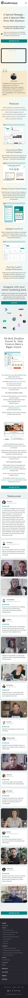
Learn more (14, 302)
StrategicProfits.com (11, 686)
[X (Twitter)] (11, 991)
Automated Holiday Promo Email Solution (11, 950)
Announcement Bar (7, 939)
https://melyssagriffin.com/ (8, 592)
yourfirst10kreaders (6, 767)
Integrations (5, 962)
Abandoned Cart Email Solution (9, 948)
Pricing (3, 964)
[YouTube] (8, 991)
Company (4, 979)
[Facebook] (13, 991)
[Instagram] (15, 991)
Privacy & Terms (7, 987)
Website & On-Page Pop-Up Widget (10, 932)
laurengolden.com (6, 714)
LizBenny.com (9, 621)
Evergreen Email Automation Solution (11, 936)
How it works (5, 925)
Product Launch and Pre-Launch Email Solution (13, 952)
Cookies (14, 987)
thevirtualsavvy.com (6, 678)
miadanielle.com (10, 792)
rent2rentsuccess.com (7, 650)
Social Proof (5, 943)
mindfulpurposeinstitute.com (9, 825)
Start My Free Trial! (14, 487)
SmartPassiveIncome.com (12, 833)
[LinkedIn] (20, 991)
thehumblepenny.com (7, 900)
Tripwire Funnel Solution (8, 955)
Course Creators (6, 959)
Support (4, 975)
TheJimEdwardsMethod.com (13, 544)
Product (4, 923)
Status (22, 987)
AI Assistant (5, 941)
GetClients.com (10, 723)
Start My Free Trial (14, 41)
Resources (5, 968)
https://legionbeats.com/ (8, 861)
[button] (14, 568)
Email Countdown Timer (8, 930)
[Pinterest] (17, 991)
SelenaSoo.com (10, 776)
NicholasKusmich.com (11, 739)
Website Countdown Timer (8, 934)
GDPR (18, 987)
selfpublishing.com (6, 574)
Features (4, 927)
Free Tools (5, 972)
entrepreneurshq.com (11, 503)
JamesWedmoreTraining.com (13, 601)
